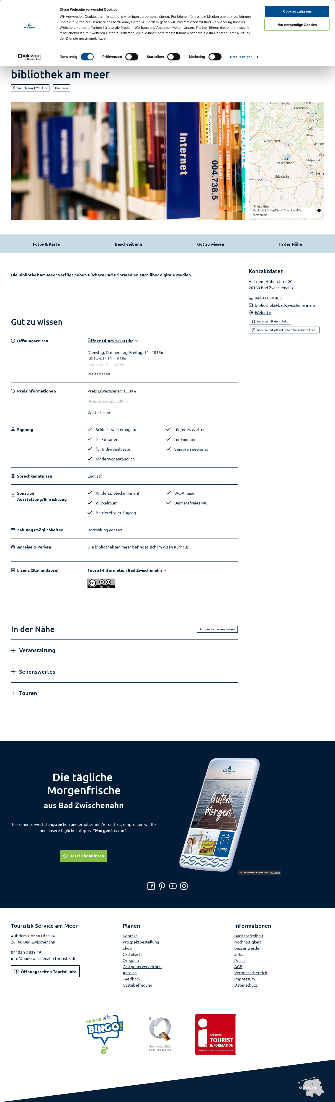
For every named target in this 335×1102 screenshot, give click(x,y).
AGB (238, 966)
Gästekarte (133, 954)
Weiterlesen (99, 373)
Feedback (131, 978)
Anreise (130, 972)
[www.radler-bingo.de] (104, 1034)
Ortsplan (131, 960)
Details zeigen (241, 57)
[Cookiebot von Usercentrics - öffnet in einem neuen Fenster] (29, 57)
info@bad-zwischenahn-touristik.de (43, 958)
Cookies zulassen (297, 11)
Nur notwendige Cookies (297, 25)
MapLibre (259, 210)
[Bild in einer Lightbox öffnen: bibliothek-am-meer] (128, 161)
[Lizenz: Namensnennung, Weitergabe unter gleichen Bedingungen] (101, 586)
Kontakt (130, 935)
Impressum (244, 978)
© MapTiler (273, 210)
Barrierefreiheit (248, 935)
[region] (286, 161)
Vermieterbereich (250, 972)
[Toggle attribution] (319, 210)
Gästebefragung (137, 984)
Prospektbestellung (141, 941)
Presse (240, 960)
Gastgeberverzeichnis (142, 966)
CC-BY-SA (275, 872)
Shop (127, 948)
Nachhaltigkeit (247, 941)
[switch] (131, 56)
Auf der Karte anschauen (217, 629)
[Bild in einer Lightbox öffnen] (229, 815)
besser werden (248, 948)
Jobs (238, 954)
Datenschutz (245, 984)
